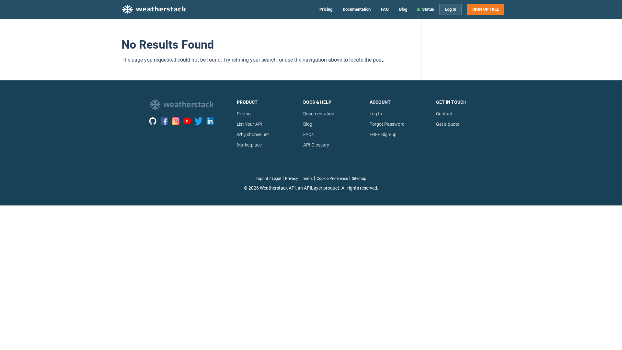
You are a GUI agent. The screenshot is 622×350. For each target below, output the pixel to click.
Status (428, 9)
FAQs (308, 134)
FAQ (385, 9)
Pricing (325, 9)
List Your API (249, 124)
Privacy (291, 178)
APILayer (313, 188)
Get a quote (447, 124)
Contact (444, 113)
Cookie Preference (332, 178)
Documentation (357, 9)
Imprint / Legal (268, 178)
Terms (307, 178)
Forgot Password (387, 124)
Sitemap (359, 178)
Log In (450, 9)
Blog (403, 9)
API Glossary (316, 144)
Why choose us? (253, 134)
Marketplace (249, 144)
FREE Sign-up (383, 134)
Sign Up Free (485, 9)
